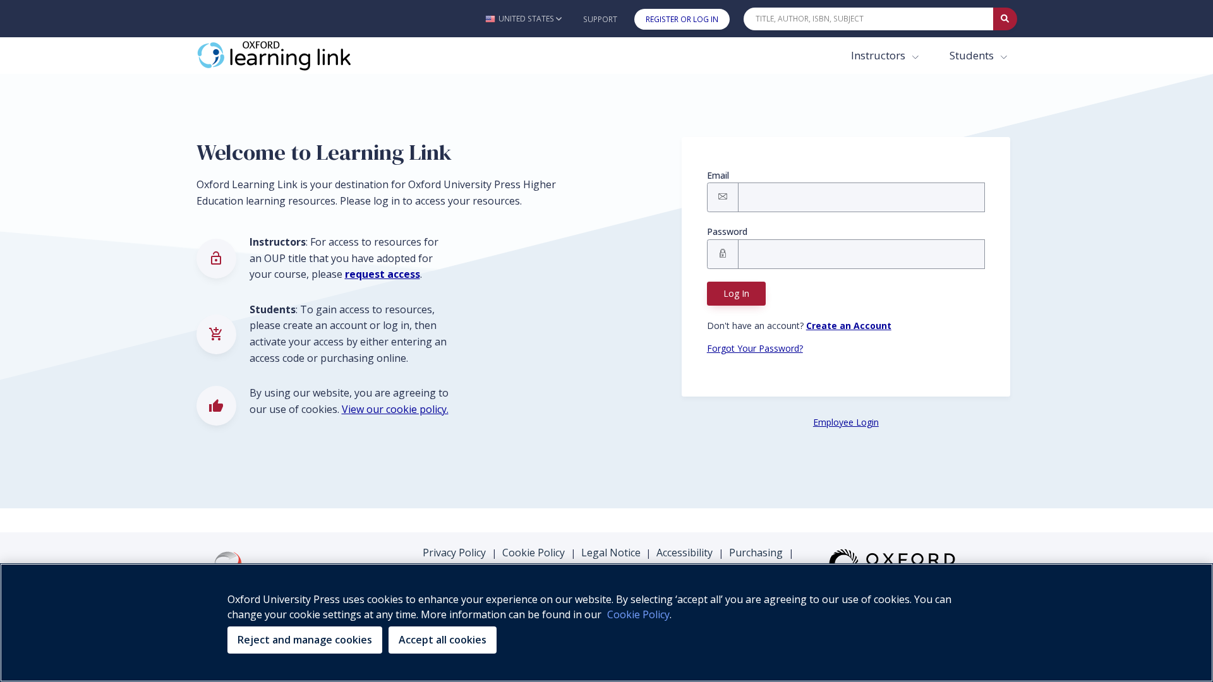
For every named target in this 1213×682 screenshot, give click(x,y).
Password (727, 231)
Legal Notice (611, 552)
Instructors (879, 55)
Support (600, 19)
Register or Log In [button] (682, 19)
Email (718, 175)
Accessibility (684, 552)
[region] (606, 622)
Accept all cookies (442, 640)
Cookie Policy (533, 552)
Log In (736, 293)
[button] (523, 18)
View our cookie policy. (395, 409)
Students (973, 55)
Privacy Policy (454, 552)
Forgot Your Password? (755, 348)
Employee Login (846, 422)
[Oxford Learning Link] (291, 55)
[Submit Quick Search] (1005, 19)
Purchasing (756, 552)
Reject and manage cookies (305, 640)
